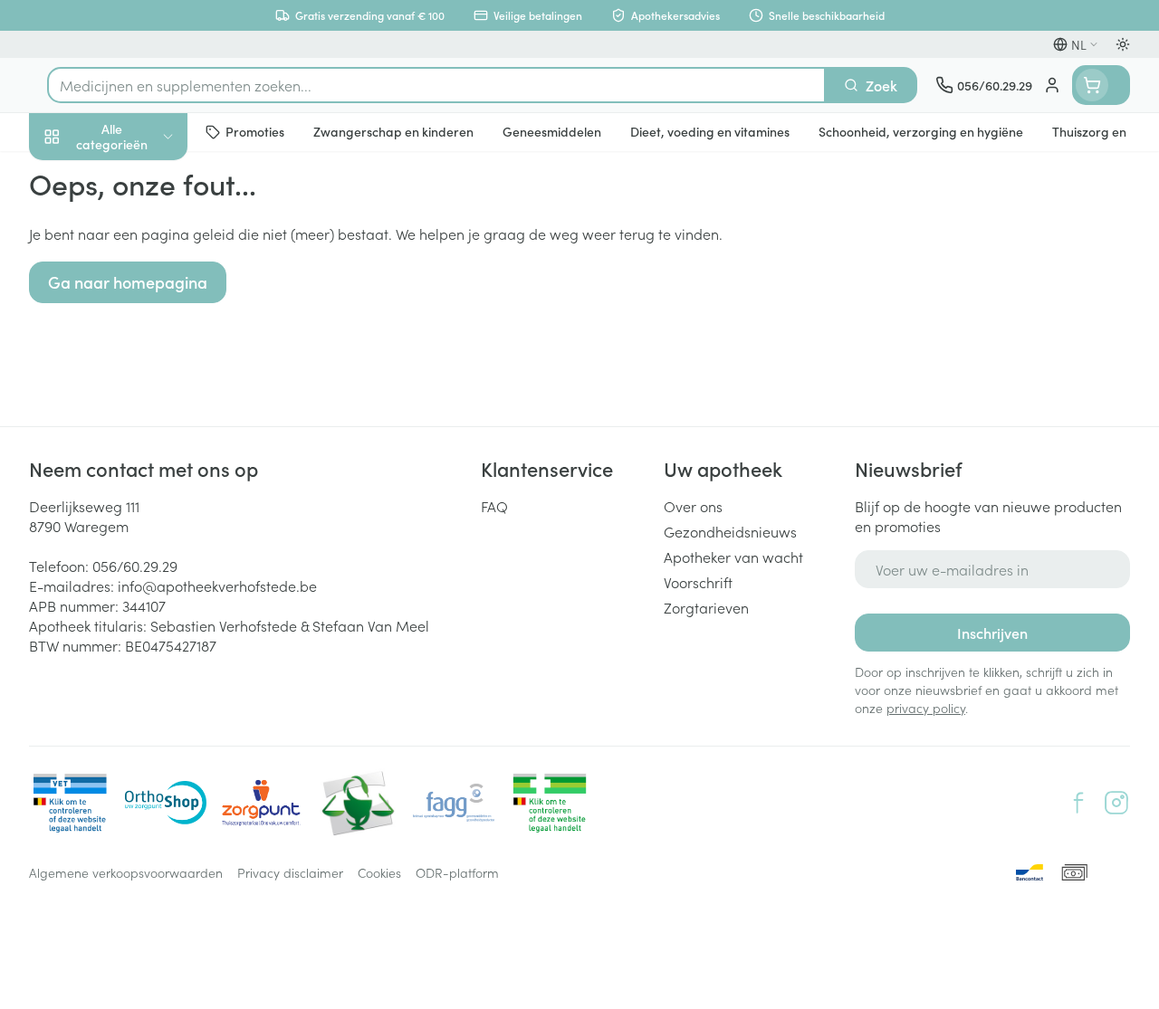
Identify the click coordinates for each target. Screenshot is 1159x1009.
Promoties (76, 175)
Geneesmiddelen (144, 564)
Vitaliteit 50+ (144, 389)
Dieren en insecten (144, 520)
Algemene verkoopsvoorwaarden (126, 872)
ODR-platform (457, 872)
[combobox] (436, 85)
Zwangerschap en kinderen (144, 339)
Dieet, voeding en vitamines (144, 281)
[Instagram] (1116, 802)
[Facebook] (1078, 802)
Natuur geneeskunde (144, 432)
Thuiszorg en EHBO (144, 477)
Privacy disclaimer (290, 872)
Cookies (379, 872)
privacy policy (925, 708)
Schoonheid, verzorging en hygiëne (144, 224)
